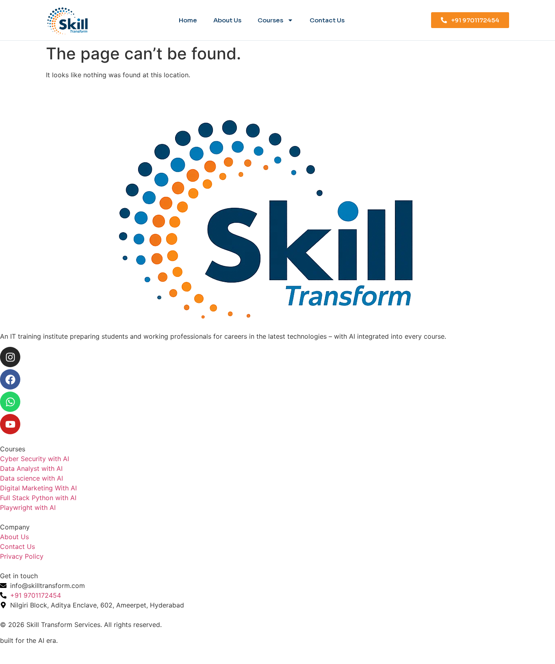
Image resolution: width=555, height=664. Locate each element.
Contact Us (327, 20)
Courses (270, 20)
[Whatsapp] (10, 402)
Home (188, 20)
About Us (227, 20)
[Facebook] (10, 379)
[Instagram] (10, 357)
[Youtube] (10, 424)
